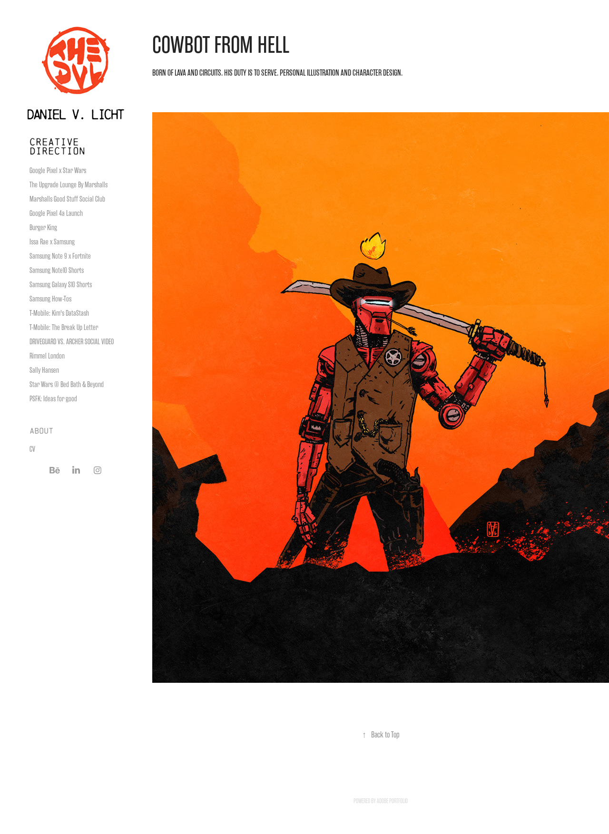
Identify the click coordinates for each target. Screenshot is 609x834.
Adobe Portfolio (392, 801)
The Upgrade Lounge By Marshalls (68, 185)
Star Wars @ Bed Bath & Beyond (66, 384)
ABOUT (41, 430)
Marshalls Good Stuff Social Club (67, 199)
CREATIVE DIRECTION (57, 146)
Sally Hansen (44, 370)
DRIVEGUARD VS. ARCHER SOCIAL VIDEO (71, 342)
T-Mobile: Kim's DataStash (59, 313)
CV (32, 449)
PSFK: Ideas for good (53, 399)
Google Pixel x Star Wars (57, 170)
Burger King (43, 227)
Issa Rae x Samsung (52, 242)
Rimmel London (47, 356)
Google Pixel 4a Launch (56, 213)
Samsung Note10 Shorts (56, 270)
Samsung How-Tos (50, 299)
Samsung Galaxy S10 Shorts (60, 285)
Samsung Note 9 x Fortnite (60, 256)
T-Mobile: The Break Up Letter (63, 327)
